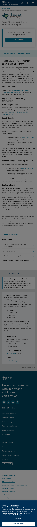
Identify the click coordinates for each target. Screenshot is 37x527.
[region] (18, 513)
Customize (18, 518)
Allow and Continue (18, 523)
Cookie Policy (17, 515)
